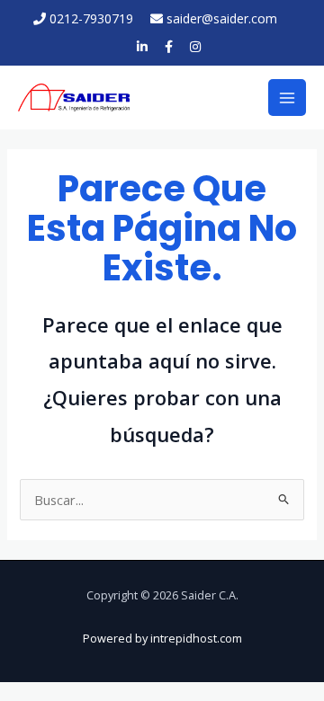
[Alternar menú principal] (287, 98)
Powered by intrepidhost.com (162, 638)
